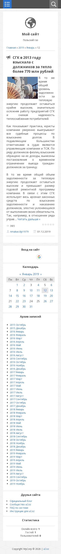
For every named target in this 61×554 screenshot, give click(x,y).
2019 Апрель (17, 460)
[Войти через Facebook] (27, 256)
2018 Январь (17, 409)
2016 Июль (16, 351)
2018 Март (16, 416)
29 (17, 306)
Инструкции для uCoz (22, 511)
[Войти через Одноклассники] (45, 256)
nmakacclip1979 (19, 231)
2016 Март (16, 338)
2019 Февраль (18, 453)
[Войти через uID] (15, 256)
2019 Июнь (16, 466)
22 (17, 301)
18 (38, 296)
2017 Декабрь (18, 406)
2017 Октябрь (18, 402)
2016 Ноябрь (17, 365)
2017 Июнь (16, 389)
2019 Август (17, 473)
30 (24, 306)
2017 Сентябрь (18, 399)
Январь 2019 (30, 274)
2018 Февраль (18, 412)
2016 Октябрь (18, 362)
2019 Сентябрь (18, 477)
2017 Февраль (18, 375)
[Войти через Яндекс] (33, 256)
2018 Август (17, 433)
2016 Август (17, 355)
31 (31, 306)
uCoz (46, 548)
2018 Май (15, 422)
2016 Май (15, 345)
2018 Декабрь (18, 446)
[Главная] (30, 27)
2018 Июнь (16, 426)
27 (51, 301)
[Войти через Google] (39, 257)
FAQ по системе (19, 507)
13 (51, 290)
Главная (11, 47)
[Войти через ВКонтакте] (21, 256)
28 (10, 306)
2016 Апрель (17, 341)
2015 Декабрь (18, 328)
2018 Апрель (17, 419)
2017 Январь (17, 372)
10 (31, 290)
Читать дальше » (28, 219)
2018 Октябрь (18, 439)
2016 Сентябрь (18, 358)
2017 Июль (16, 392)
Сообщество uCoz (20, 504)
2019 (21, 47)
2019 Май (15, 463)
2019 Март (16, 456)
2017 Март (16, 378)
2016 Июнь (16, 348)
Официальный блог (21, 501)
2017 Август (17, 395)
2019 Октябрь (18, 480)
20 (51, 296)
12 (45, 290)
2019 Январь (17, 450)
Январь (30, 47)
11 (38, 290)
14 (10, 296)
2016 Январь (17, 331)
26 (45, 301)
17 (31, 296)
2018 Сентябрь (18, 436)
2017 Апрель (17, 382)
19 (45, 296)
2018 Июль (16, 429)
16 (24, 296)
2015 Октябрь (18, 324)
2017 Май (15, 385)
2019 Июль (16, 470)
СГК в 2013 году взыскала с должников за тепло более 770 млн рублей (33, 64)
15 (17, 296)
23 (24, 301)
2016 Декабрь (18, 368)
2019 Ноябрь (17, 483)
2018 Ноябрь (17, 443)
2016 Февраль (18, 335)
